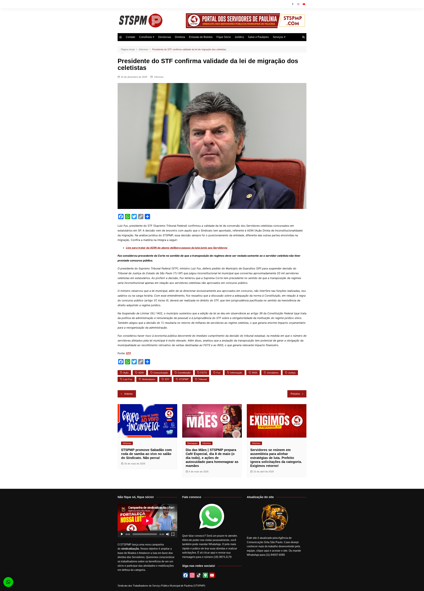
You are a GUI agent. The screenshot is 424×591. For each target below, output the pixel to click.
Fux (218, 372)
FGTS (203, 372)
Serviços (278, 37)
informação (236, 372)
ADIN (141, 372)
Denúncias (164, 37)
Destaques (192, 443)
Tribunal (202, 379)
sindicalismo (148, 379)
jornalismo (272, 372)
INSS (254, 372)
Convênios (145, 37)
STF (167, 379)
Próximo (295, 393)
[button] (8, 582)
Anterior (128, 393)
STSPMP (183, 379)
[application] (147, 520)
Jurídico (239, 37)
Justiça (291, 372)
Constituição (184, 372)
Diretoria (180, 37)
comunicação (161, 372)
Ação (126, 372)
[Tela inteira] (173, 534)
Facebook (292, 4)
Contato (130, 37)
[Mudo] (167, 534)
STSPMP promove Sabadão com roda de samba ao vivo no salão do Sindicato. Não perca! (146, 454)
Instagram (298, 4)
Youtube (303, 4)
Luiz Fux (127, 379)
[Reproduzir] (122, 534)
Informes (158, 77)
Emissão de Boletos (200, 37)
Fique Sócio (223, 37)
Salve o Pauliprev (258, 37)
